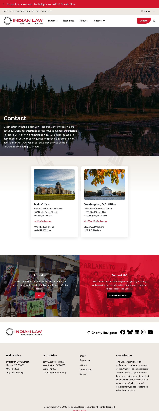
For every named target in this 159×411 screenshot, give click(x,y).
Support (83, 374)
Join (39, 295)
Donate (143, 20)
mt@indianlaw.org (42, 221)
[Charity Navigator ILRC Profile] (102, 332)
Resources (68, 20)
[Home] (23, 21)
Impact (83, 355)
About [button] (83, 20)
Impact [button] (51, 20)
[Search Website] (154, 20)
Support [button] (98, 20)
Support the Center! (118, 295)
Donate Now (68, 4)
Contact (83, 364)
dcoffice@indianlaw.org (95, 221)
